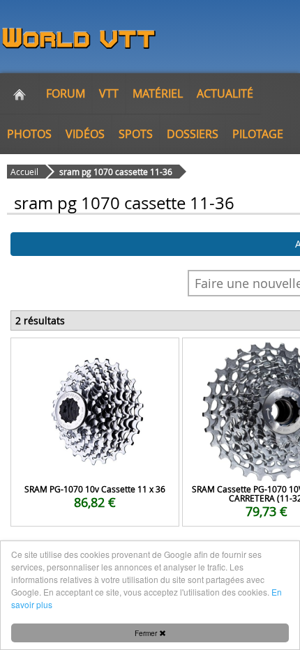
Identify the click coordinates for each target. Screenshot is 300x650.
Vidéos (85, 134)
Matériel (158, 93)
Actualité (225, 93)
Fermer (147, 633)
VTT (109, 93)
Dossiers (192, 134)
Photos (29, 134)
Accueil (24, 171)
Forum (65, 93)
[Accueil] (19, 93)
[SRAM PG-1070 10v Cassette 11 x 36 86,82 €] (95, 357)
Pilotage (257, 134)
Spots (136, 134)
